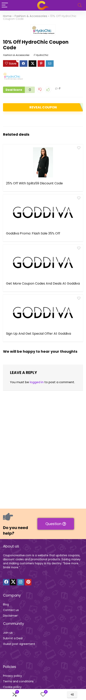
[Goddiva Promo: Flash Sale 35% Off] (43, 212)
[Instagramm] (20, 582)
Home (7, 16)
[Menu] (5, 5)
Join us (8, 633)
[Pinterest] (28, 582)
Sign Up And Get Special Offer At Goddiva (38, 333)
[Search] (80, 5)
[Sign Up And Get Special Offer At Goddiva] (43, 313)
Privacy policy (12, 676)
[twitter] (13, 582)
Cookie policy (12, 687)
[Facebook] (6, 582)
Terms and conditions (18, 681)
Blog (6, 604)
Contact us (11, 610)
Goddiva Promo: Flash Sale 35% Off (33, 233)
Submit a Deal (13, 638)
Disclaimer (10, 616)
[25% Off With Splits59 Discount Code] (43, 162)
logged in (37, 382)
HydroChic (42, 55)
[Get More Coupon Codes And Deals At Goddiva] (43, 262)
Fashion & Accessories (31, 16)
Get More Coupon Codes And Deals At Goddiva (43, 283)
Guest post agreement (19, 644)
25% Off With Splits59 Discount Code (34, 183)
